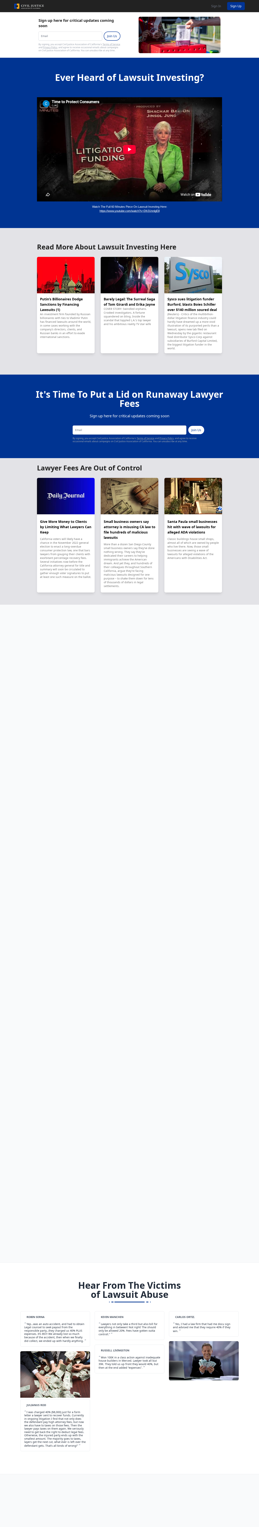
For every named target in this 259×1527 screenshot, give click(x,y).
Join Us (112, 36)
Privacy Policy (50, 47)
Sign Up (236, 6)
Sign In (216, 6)
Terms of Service (111, 44)
